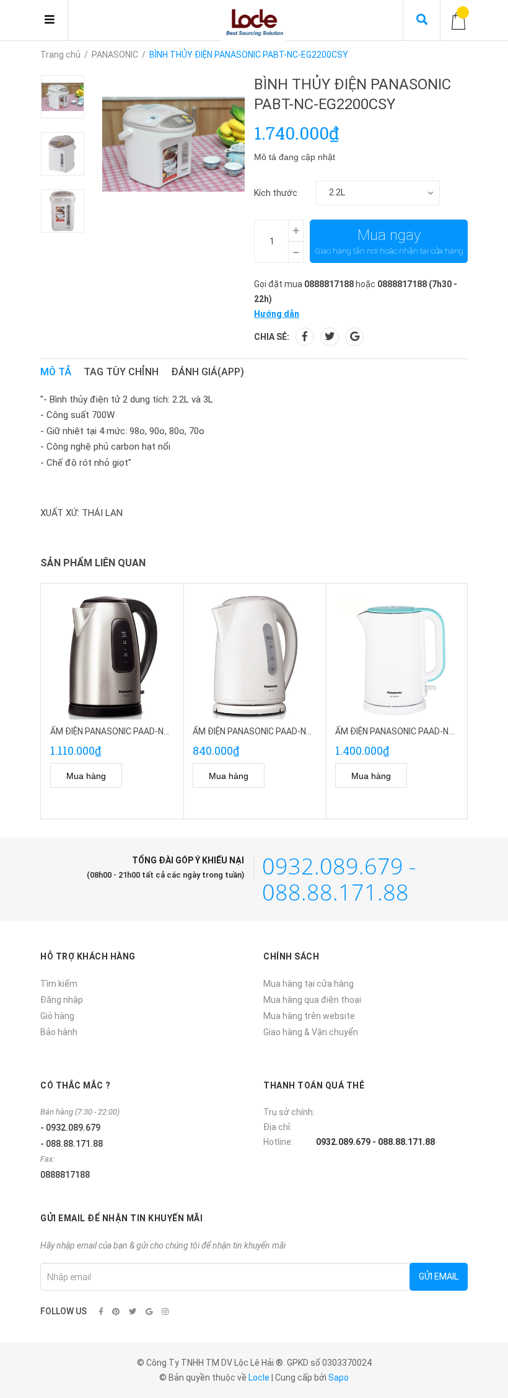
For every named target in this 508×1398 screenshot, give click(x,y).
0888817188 (329, 284)
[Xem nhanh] (141, 775)
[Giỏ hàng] (459, 20)
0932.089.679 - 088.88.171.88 (339, 879)
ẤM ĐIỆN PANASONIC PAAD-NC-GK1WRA (271, 731)
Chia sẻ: (271, 337)
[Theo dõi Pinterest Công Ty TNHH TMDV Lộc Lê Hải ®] (116, 1311)
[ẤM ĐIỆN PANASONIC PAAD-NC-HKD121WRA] (397, 657)
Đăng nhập (61, 1000)
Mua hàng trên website (309, 1016)
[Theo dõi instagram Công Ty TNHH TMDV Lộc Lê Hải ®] (165, 1311)
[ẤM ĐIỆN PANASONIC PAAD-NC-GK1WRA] (255, 657)
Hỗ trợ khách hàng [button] (88, 956)
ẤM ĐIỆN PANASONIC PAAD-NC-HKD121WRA (421, 731)
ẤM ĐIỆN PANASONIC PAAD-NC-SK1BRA (127, 731)
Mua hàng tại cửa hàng (308, 984)
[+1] (354, 336)
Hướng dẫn (276, 314)
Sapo (338, 1377)
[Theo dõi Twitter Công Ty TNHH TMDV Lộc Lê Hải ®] (132, 1311)
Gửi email (438, 1276)
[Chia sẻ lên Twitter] (329, 336)
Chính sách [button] (291, 956)
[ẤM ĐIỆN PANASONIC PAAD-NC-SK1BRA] (112, 657)
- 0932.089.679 (70, 1128)
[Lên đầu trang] (474, 1337)
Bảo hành (58, 1032)
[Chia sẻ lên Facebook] (305, 336)
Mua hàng (86, 776)
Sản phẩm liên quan (93, 563)
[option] (71, 96)
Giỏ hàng (57, 1016)
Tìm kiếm (58, 984)
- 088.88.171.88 (71, 1144)
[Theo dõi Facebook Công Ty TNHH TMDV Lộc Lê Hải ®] (101, 1311)
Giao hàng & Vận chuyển (310, 1032)
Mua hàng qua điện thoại (312, 1000)
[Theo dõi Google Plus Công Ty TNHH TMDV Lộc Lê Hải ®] (149, 1311)
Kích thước (275, 193)
